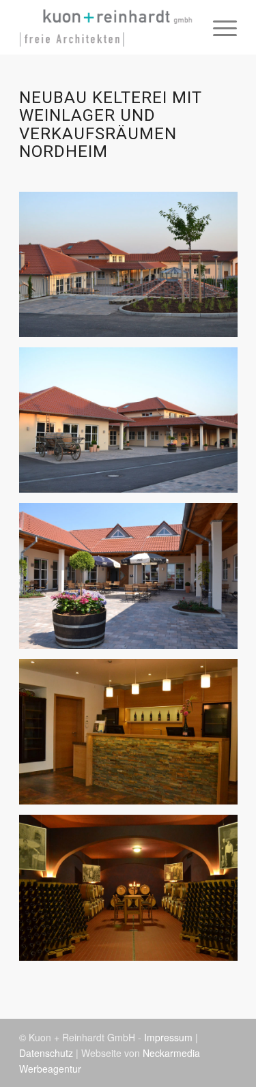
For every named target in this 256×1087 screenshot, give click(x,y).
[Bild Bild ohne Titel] (133, 269)
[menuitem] (218, 27)
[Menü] (218, 27)
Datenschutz (46, 1053)
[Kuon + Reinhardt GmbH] (106, 27)
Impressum (168, 1037)
